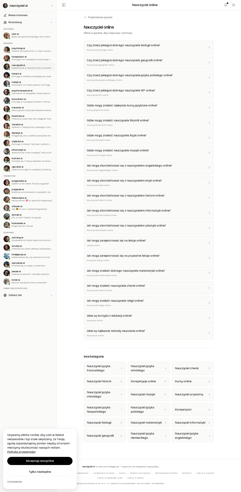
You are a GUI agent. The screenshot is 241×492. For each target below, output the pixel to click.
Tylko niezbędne (40, 471)
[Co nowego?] (226, 5)
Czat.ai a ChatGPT (205, 473)
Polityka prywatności (77, 473)
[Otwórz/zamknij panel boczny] (64, 5)
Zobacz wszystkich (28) (15, 288)
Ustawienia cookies (104, 473)
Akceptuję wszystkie (40, 461)
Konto (122, 473)
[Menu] (233, 5)
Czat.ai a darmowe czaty (110, 478)
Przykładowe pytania (100, 17)
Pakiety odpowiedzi (140, 473)
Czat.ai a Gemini (135, 478)
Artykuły (187, 473)
